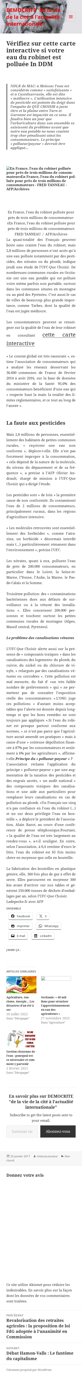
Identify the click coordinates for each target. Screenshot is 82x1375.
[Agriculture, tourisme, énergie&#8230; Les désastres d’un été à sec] (21, 985)
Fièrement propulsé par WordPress (28, 1370)
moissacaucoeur (47, 1156)
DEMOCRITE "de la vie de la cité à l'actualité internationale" (33, 16)
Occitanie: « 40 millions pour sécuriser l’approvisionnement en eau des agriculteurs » (55, 1005)
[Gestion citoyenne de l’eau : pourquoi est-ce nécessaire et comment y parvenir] (21, 1039)
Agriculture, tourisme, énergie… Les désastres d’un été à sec (20, 1003)
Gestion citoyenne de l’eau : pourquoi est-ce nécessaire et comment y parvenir (20, 1058)
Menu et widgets (71, 21)
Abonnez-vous (58, 1131)
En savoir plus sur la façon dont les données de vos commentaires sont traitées (39, 1295)
